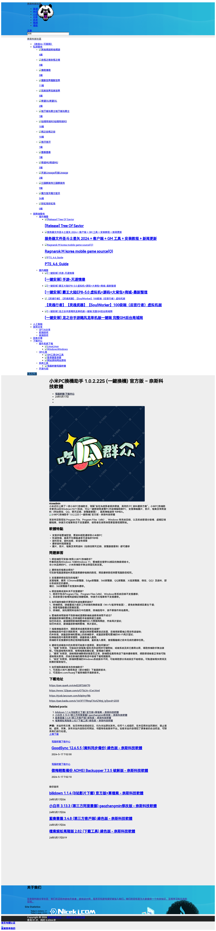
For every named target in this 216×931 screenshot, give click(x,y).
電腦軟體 (60, 394)
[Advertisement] (108, 861)
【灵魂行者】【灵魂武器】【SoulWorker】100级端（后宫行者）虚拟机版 (103, 305)
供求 (35, 20)
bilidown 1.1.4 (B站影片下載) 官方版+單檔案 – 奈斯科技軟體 (87, 712)
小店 (35, 14)
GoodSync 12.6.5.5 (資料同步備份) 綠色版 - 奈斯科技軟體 (97, 748)
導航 (35, 25)
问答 (35, 17)
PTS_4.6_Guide (56, 264)
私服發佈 (37, 46)
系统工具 (43, 363)
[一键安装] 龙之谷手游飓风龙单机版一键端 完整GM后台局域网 (94, 318)
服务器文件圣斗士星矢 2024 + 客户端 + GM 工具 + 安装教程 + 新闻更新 (101, 239)
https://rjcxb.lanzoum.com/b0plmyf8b (70, 695)
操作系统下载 (46, 343)
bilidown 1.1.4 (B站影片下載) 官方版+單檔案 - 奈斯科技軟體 (96, 793)
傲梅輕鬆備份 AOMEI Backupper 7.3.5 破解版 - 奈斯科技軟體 (100, 771)
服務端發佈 (39, 213)
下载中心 (37, 340)
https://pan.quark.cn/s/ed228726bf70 (69, 685)
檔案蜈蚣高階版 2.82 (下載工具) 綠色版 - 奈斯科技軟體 (92, 831)
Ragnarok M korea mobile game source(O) (79, 251)
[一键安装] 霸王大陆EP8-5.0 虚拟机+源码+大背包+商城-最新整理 (96, 292)
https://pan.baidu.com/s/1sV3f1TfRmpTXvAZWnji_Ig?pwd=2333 (84, 700)
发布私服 (32, 373)
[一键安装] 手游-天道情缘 (65, 279)
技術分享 (37, 327)
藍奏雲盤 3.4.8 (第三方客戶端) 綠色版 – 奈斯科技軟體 (83, 717)
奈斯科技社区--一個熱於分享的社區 (66, 917)
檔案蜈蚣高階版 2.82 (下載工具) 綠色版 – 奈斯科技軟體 (84, 720)
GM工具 (43, 352)
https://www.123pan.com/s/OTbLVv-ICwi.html (74, 690)
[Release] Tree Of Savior (64, 226)
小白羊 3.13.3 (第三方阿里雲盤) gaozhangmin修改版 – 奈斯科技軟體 (91, 715)
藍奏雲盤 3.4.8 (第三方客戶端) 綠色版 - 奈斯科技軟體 (90, 818)
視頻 (35, 22)
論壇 (35, 8)
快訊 (35, 11)
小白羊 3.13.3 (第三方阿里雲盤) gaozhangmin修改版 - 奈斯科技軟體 (103, 806)
